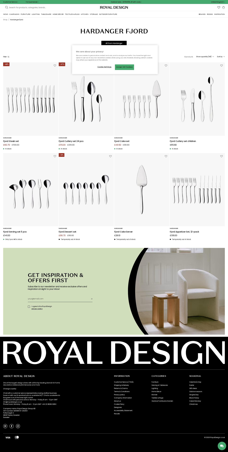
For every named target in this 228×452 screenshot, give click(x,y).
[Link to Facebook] (12, 426)
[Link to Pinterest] (5, 426)
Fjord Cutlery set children (183, 141)
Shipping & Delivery (121, 385)
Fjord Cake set (121, 141)
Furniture (155, 382)
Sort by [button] (219, 57)
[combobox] (218, 2)
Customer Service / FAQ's (124, 382)
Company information (123, 398)
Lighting (155, 388)
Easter (191, 385)
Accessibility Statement (123, 410)
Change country (9, 389)
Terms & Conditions (122, 391)
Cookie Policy (119, 404)
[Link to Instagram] (18, 426)
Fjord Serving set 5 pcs (15, 232)
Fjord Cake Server (123, 232)
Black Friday (194, 398)
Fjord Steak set (11, 141)
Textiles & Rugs (157, 398)
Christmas (193, 404)
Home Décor (156, 391)
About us (117, 401)
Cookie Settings (104, 67)
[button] (218, 2)
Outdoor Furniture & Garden (162, 401)
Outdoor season (195, 391)
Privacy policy (119, 395)
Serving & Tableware (160, 385)
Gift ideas (193, 388)
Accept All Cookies (124, 67)
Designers (118, 407)
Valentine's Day (195, 382)
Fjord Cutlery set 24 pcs (71, 141)
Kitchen (154, 395)
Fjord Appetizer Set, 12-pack (184, 232)
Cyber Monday (195, 401)
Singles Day (194, 395)
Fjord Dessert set (67, 232)
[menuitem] (5, 14)
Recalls (117, 414)
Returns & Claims (121, 388)
